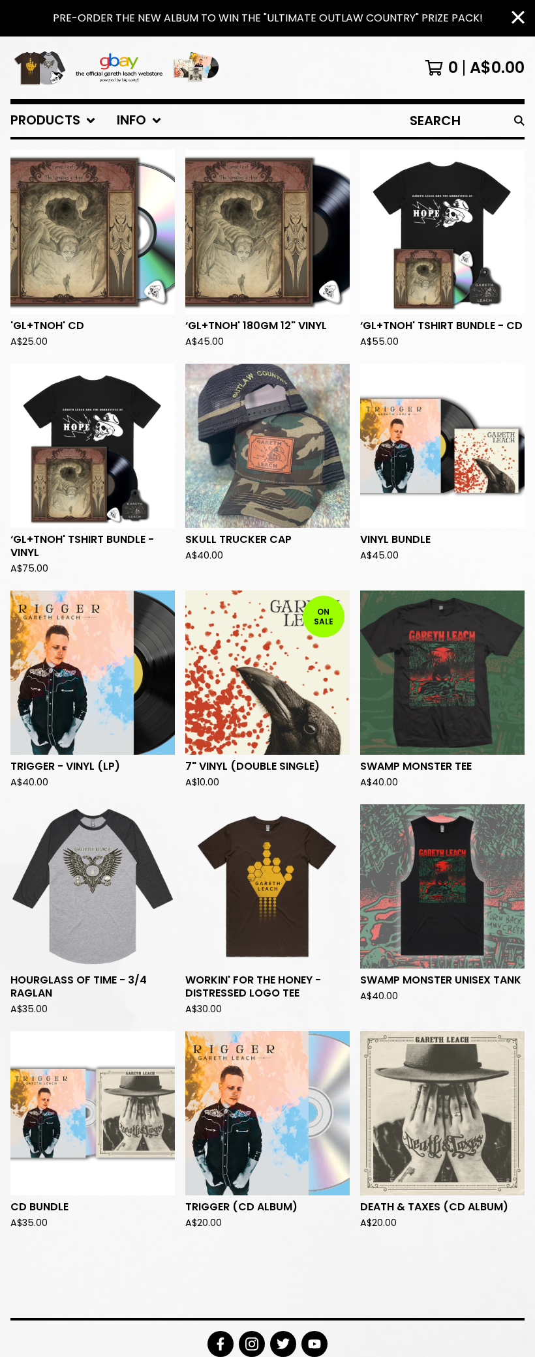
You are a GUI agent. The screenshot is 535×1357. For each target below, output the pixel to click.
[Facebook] (220, 1344)
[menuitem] (53, 120)
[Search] (519, 120)
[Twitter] (283, 1344)
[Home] (119, 68)
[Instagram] (252, 1344)
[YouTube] (314, 1344)
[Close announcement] (518, 18)
